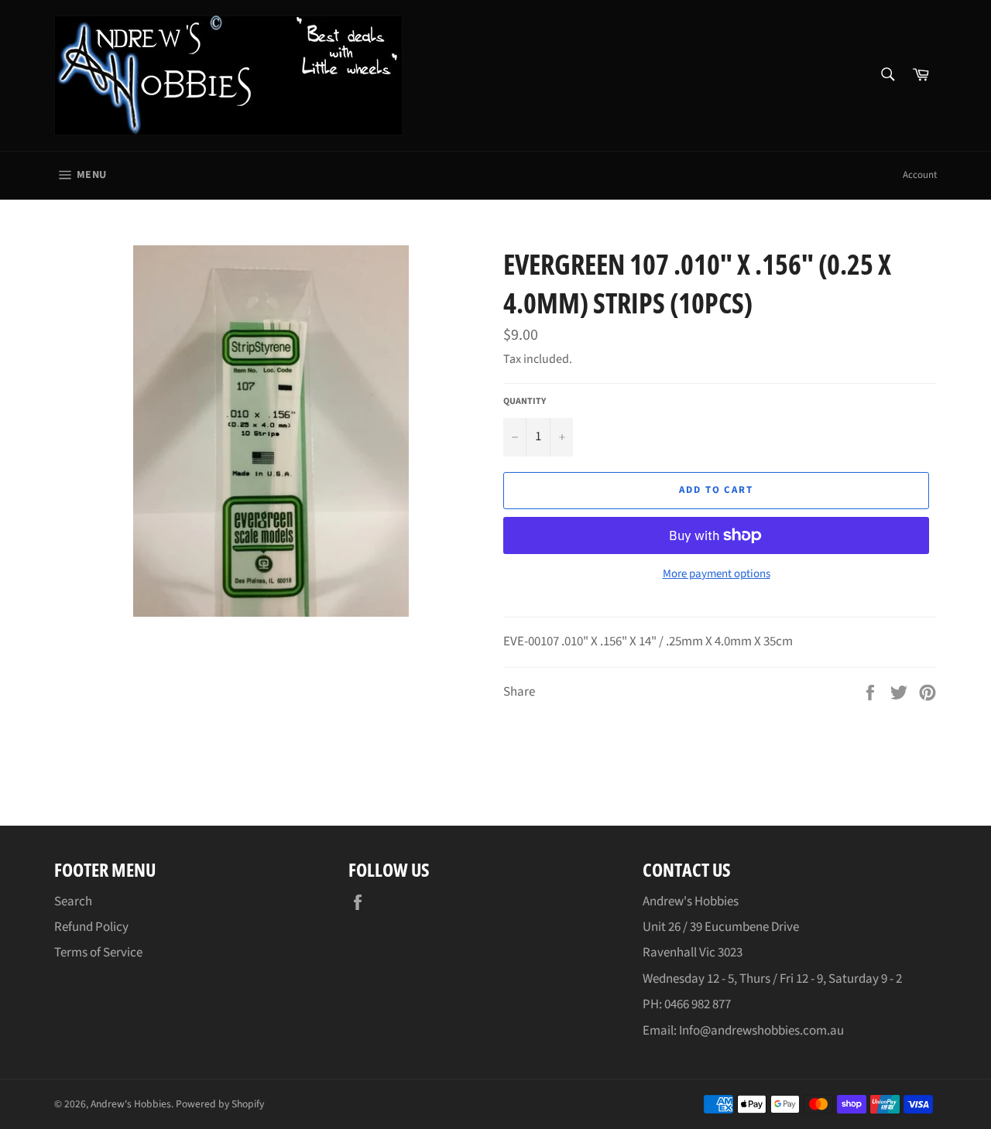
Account (920, 175)
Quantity (524, 401)
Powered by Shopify (220, 1103)
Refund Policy (91, 927)
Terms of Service (98, 952)
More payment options (716, 574)
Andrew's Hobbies (131, 1103)
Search (73, 901)
